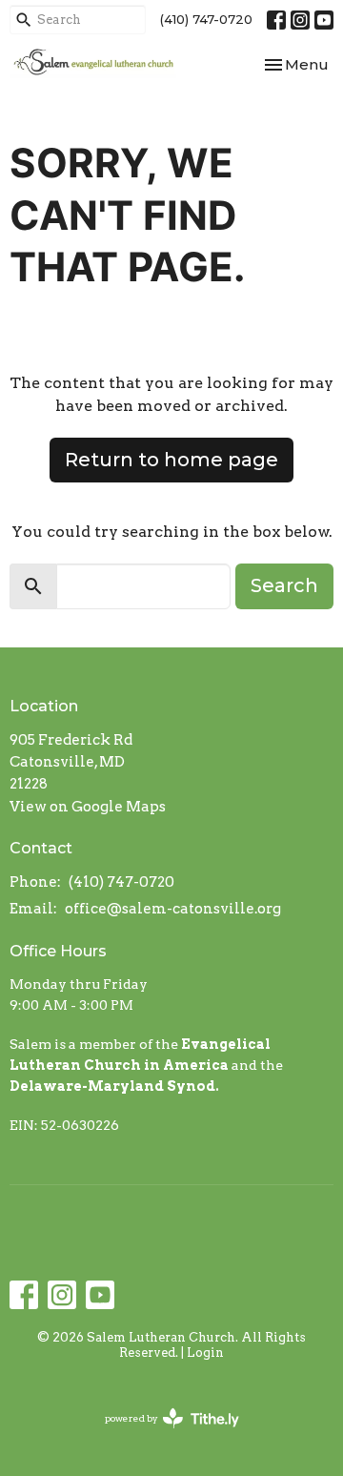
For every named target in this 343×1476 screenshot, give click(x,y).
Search (284, 585)
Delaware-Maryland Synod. (114, 1086)
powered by (162, 1434)
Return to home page (171, 459)
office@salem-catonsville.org (173, 908)
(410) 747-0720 (206, 19)
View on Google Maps (88, 806)
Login (205, 1352)
